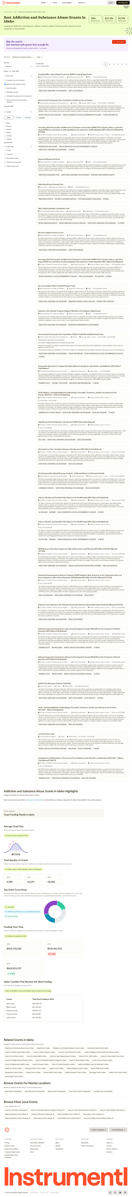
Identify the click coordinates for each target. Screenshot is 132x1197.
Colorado (9, 139)
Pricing (55, 3)
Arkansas (9, 129)
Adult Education (11, 88)
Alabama (8, 126)
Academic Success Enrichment (16, 80)
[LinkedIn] (125, 1192)
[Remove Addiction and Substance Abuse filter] (33, 57)
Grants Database (67, 3)
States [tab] (9, 117)
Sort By (6, 63)
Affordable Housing (12, 92)
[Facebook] (110, 1192)
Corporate (10, 154)
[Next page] (126, 64)
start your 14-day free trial (35, 800)
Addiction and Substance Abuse (16, 84)
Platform (43, 3)
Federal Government (13, 166)
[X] (115, 1192)
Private (9, 150)
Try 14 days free (123, 3)
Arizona (8, 133)
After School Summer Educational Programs (17, 101)
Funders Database (98, 1130)
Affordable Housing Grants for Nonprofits (19, 96)
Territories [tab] (28, 117)
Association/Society (12, 158)
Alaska (8, 123)
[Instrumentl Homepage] (11, 2)
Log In (111, 3)
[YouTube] (120, 1192)
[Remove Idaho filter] (42, 57)
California (9, 136)
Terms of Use (44, 1192)
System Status (55, 1192)
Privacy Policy (34, 1192)
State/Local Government (14, 162)
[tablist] (18, 117)
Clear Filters (15, 71)
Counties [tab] (18, 117)
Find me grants (120, 42)
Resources (81, 3)
